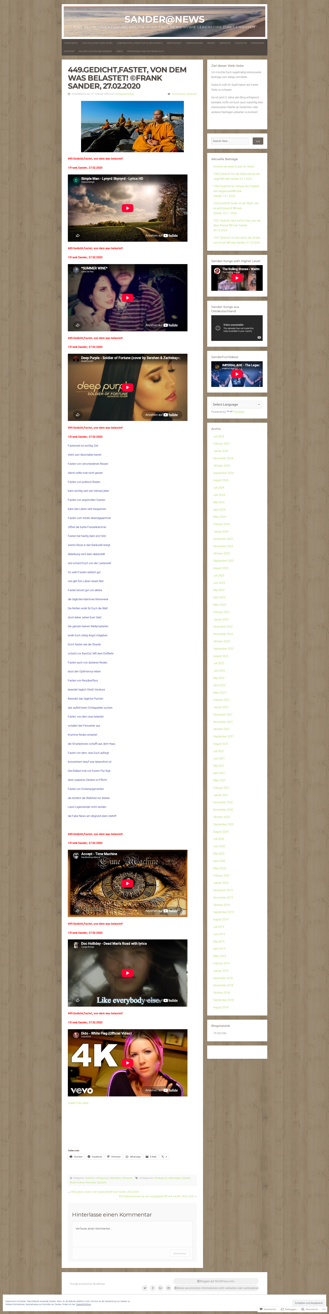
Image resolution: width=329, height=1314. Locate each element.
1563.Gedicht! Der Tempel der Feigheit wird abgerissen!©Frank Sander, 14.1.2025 (236, 191)
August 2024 (220, 480)
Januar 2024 (220, 531)
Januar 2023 (220, 619)
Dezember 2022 (223, 626)
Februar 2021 (221, 787)
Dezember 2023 (223, 539)
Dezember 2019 (223, 890)
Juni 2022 (219, 670)
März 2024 (219, 516)
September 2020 (223, 824)
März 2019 (219, 956)
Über (119, 51)
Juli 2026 (218, 436)
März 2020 (219, 868)
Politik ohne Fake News (97, 43)
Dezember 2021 (223, 714)
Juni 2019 (219, 934)
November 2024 (223, 458)
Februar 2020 (221, 875)
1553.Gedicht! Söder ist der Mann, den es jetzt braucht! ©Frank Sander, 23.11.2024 (236, 208)
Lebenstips (115, 1178)
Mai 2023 (218, 590)
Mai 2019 (218, 941)
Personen (257, 43)
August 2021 (220, 743)
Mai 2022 (218, 678)
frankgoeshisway (124, 94)
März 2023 (219, 604)
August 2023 (220, 568)
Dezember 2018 (223, 978)
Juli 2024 (218, 487)
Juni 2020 (219, 846)
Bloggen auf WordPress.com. (217, 1281)
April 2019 (219, 948)
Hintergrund (194, 43)
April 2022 (219, 685)
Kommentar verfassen (184, 94)
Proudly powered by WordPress (87, 1284)
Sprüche (225, 43)
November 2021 (223, 722)
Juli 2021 (218, 751)
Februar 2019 (221, 963)
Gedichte (241, 43)
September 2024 (223, 473)
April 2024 (219, 509)
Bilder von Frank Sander (95, 51)
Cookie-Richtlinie (83, 1304)
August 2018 (220, 1007)
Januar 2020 (220, 882)
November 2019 (223, 897)
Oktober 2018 (221, 992)
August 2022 (220, 656)
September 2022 (223, 648)
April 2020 (219, 861)
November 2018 (223, 985)
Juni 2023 (219, 582)
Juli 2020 (218, 839)
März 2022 (219, 692)
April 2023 (219, 597)
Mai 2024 (218, 502)
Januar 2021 (220, 795)
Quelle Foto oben (78, 1103)
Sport (211, 43)
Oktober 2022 (221, 641)
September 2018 (223, 1000)
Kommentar (180, 1253)
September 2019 (223, 912)
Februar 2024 (221, 524)
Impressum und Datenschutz (145, 51)
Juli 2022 (218, 663)
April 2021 (219, 773)
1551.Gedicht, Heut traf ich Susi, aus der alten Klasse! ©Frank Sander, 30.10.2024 (237, 225)
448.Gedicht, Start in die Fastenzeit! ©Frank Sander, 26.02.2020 (105, 1192)
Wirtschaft (174, 43)
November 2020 (223, 809)
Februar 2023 (221, 612)
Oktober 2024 (221, 465)
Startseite (71, 43)
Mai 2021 (218, 765)
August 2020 (220, 831)
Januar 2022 (220, 707)
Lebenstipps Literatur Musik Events (139, 43)
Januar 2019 (220, 970)
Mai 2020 (218, 853)
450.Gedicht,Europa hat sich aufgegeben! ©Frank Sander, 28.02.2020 (156, 1196)
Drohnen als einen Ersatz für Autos (233, 166)
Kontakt (69, 51)
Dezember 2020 (223, 802)
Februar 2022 (221, 699)
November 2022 (223, 634)
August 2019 (220, 919)
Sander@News (165, 19)
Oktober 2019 (221, 905)
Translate (238, 411)
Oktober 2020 (221, 817)
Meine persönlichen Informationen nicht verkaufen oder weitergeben (218, 1288)
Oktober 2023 (221, 553)
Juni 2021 (219, 758)
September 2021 (223, 736)
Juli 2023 (218, 575)
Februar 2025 (221, 443)
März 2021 (219, 780)
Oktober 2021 (221, 729)
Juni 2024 (219, 495)
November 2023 (223, 546)
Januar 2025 (220, 451)
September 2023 (223, 560)
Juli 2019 (218, 926)
